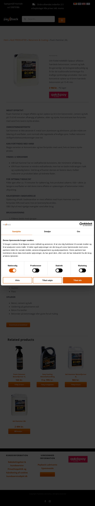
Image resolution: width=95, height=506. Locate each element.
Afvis (17, 280)
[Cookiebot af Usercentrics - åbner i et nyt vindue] (81, 224)
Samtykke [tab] (16, 231)
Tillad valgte (47, 280)
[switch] (35, 270)
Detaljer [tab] (47, 231)
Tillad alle (77, 280)
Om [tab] (78, 231)
